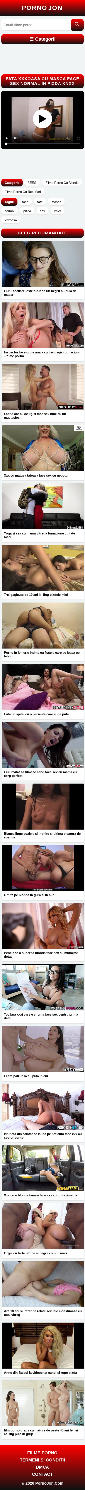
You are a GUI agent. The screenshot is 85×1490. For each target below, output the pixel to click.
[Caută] (77, 25)
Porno (42, 7)
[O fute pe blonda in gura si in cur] (43, 868)
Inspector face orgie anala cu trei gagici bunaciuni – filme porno (42, 354)
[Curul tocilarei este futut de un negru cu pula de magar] (43, 264)
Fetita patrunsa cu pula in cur (26, 1076)
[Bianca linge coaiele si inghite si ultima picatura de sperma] (43, 807)
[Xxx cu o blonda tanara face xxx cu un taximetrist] (43, 1168)
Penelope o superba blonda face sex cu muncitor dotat (41, 954)
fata (39, 202)
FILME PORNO (42, 1452)
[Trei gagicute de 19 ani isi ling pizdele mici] (43, 568)
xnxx (57, 211)
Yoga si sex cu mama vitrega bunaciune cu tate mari (39, 535)
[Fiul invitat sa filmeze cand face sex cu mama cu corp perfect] (43, 745)
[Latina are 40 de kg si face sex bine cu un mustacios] (43, 387)
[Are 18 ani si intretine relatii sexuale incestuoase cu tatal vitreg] (43, 1284)
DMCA (42, 1467)
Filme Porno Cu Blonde (62, 182)
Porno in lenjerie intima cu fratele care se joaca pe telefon (42, 654)
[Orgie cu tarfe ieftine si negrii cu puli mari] (43, 1226)
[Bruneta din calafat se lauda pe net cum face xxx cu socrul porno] (43, 1107)
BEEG (32, 182)
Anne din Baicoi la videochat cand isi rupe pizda (40, 1372)
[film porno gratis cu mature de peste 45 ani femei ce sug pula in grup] (43, 1403)
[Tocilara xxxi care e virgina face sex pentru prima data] (43, 987)
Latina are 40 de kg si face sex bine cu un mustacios (35, 415)
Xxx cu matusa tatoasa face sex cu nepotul (36, 475)
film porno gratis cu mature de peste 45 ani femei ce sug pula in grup (41, 1432)
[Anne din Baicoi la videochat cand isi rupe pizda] (43, 1346)
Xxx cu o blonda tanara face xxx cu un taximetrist (41, 1195)
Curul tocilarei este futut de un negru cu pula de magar (40, 292)
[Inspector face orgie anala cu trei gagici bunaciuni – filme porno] (43, 325)
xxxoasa (11, 220)
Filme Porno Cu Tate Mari (23, 192)
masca (56, 202)
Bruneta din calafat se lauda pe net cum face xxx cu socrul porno (43, 1135)
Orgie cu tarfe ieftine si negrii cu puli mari (35, 1253)
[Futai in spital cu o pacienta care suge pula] (43, 687)
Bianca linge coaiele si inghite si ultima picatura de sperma (42, 835)
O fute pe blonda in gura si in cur (29, 895)
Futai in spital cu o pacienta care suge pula (36, 714)
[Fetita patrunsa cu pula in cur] (43, 1049)
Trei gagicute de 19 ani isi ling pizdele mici (36, 594)
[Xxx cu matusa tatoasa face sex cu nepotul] (43, 448)
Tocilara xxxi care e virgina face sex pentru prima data (41, 1016)
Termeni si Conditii (42, 1460)
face (25, 202)
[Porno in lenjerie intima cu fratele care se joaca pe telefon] (43, 626)
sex (42, 211)
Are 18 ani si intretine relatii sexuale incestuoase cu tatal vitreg (43, 1313)
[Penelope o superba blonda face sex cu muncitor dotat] (43, 926)
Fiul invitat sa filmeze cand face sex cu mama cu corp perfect (40, 774)
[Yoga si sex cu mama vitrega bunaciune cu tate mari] (43, 506)
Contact (42, 1474)
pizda (27, 211)
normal (9, 211)
